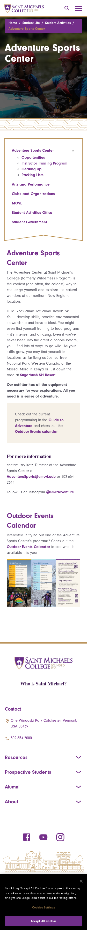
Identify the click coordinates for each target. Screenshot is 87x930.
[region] (43, 902)
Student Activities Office (32, 212)
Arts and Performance (31, 184)
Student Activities (58, 23)
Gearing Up (32, 169)
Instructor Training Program (44, 163)
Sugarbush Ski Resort (38, 375)
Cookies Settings (43, 907)
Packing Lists (33, 175)
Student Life (31, 23)
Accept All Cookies (43, 921)
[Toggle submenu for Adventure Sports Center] (73, 151)
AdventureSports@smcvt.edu (31, 476)
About (11, 801)
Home (12, 23)
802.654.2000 (21, 738)
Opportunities (33, 157)
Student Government (29, 222)
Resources (16, 757)
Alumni (12, 787)
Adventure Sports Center (33, 150)
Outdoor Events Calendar (28, 547)
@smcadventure (60, 492)
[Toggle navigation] (80, 9)
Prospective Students (28, 772)
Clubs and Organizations (33, 194)
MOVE (17, 203)
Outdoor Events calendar (36, 431)
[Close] (81, 881)
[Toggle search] (66, 8)
